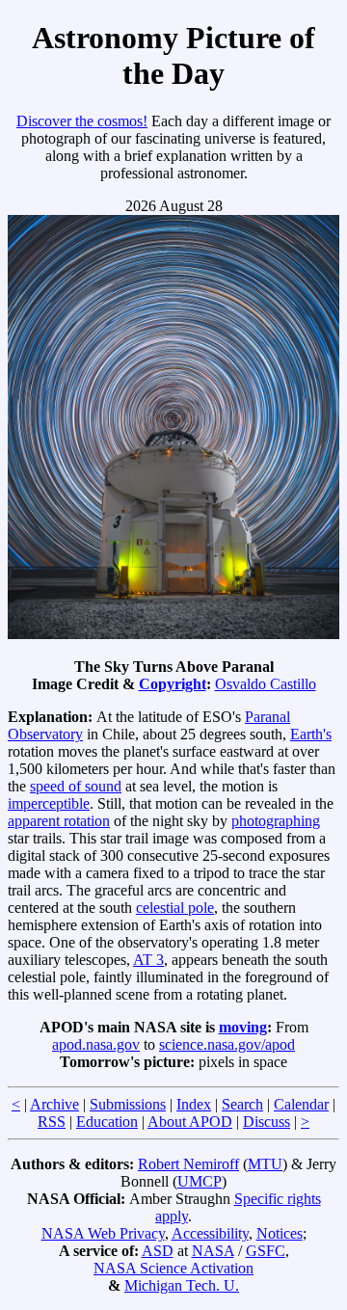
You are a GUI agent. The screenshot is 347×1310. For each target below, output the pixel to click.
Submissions (128, 1104)
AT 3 (148, 959)
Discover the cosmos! (81, 121)
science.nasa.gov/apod (227, 1044)
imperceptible (49, 803)
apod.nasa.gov (96, 1044)
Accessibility (210, 1233)
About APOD (189, 1121)
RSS (52, 1121)
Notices (279, 1233)
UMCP (199, 1181)
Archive (54, 1104)
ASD (158, 1251)
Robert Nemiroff (188, 1164)
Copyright (172, 684)
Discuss (266, 1121)
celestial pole (175, 907)
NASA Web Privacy (103, 1233)
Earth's (311, 734)
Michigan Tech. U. (181, 1285)
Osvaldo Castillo (265, 684)
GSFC (265, 1251)
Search (242, 1104)
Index (193, 1104)
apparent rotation (59, 821)
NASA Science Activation (173, 1268)
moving (243, 1027)
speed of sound (75, 786)
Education (107, 1121)
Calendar (301, 1104)
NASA (213, 1251)
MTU (265, 1164)
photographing (275, 821)
